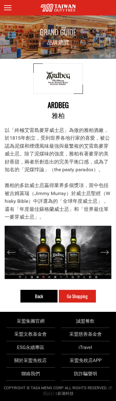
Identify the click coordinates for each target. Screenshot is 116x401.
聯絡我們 (30, 374)
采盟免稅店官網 (58, 7)
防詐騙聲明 (85, 374)
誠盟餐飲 (85, 321)
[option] (58, 252)
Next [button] (104, 252)
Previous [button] (12, 252)
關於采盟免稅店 (30, 360)
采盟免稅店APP (85, 360)
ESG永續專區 (30, 347)
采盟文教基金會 (30, 334)
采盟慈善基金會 (85, 334)
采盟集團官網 (31, 321)
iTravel (85, 347)
